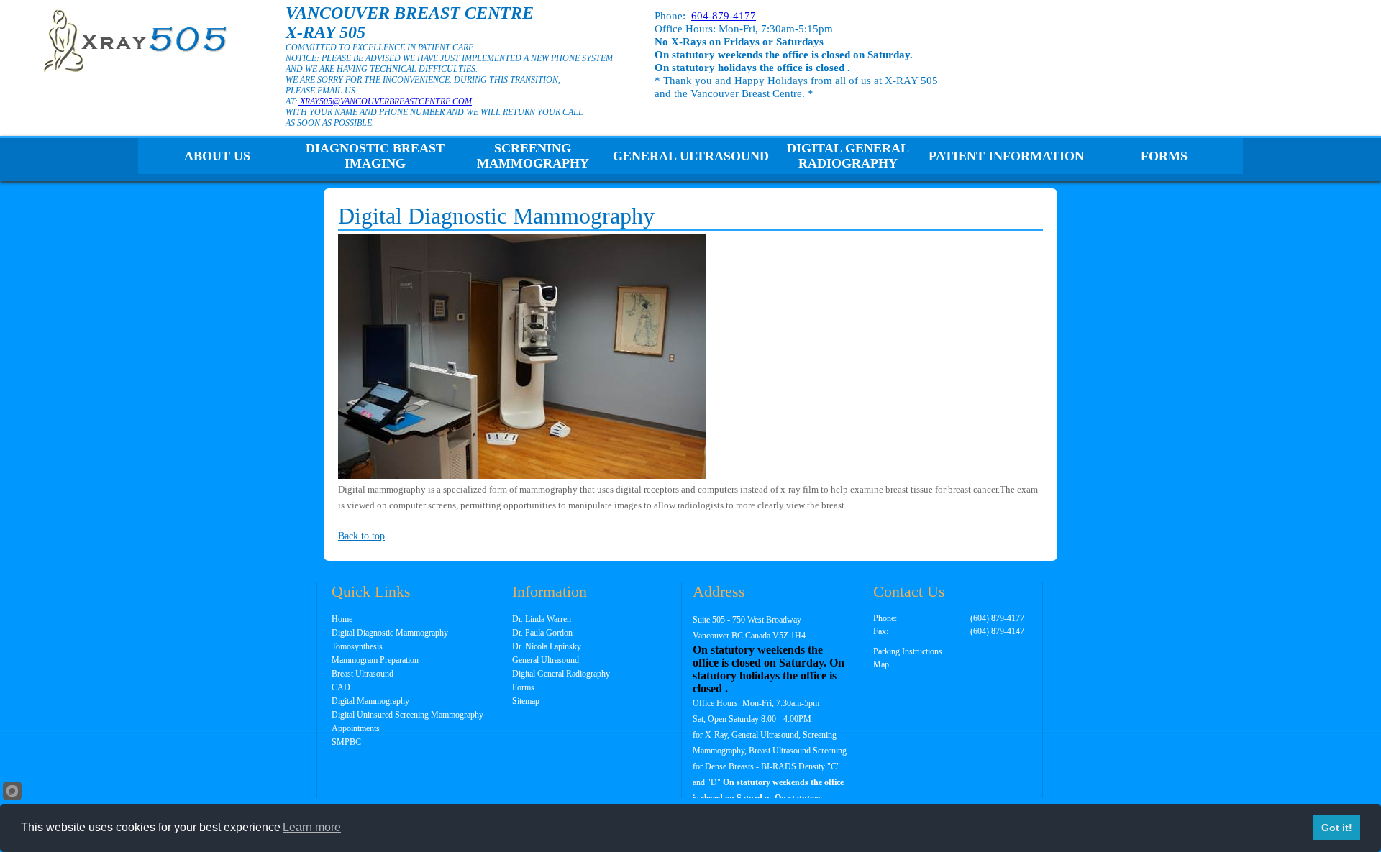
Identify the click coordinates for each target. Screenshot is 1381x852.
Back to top (361, 536)
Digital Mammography (370, 701)
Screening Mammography (533, 155)
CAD (341, 687)
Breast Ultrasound (362, 674)
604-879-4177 (723, 16)
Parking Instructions (907, 651)
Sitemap (525, 701)
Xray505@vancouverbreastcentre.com (385, 101)
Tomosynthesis (357, 646)
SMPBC (346, 742)
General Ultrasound (691, 156)
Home (342, 619)
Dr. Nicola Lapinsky (546, 646)
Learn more (312, 827)
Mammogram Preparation (375, 660)
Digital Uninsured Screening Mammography (407, 715)
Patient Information (1006, 156)
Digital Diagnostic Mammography (390, 633)
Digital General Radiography (848, 155)
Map (881, 664)
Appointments (356, 728)
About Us (217, 156)
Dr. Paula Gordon (542, 633)
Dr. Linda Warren (541, 619)
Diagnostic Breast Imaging (375, 155)
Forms (1164, 156)
